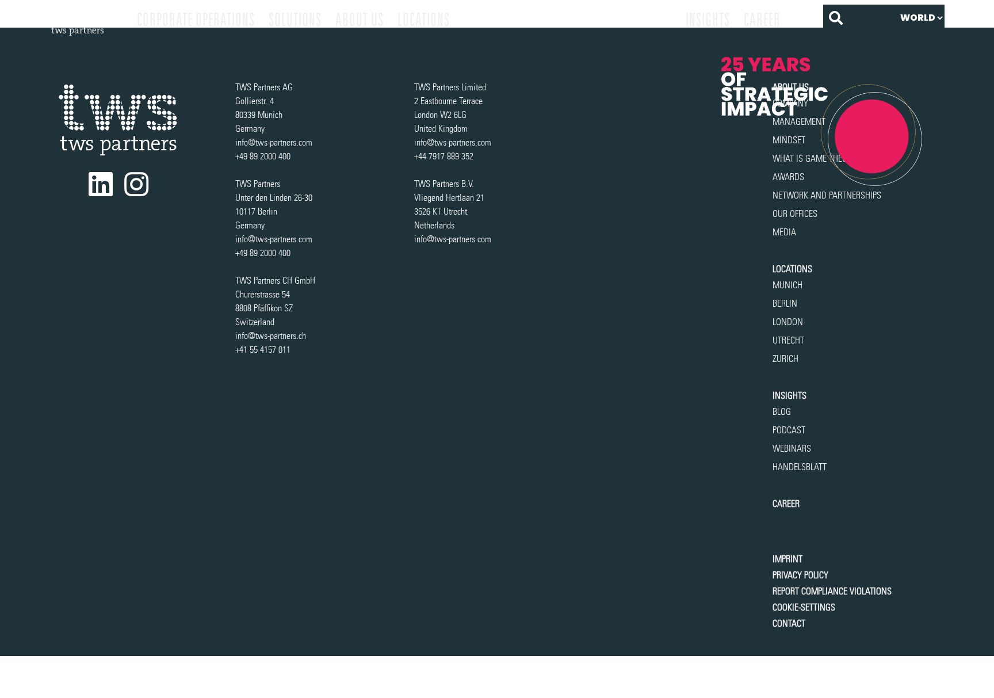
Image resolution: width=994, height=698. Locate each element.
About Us (359, 19)
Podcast (789, 430)
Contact (789, 623)
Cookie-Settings (804, 607)
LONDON (788, 321)
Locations (792, 269)
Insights (708, 19)
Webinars (792, 448)
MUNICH (787, 285)
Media (784, 232)
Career (762, 19)
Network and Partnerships (827, 195)
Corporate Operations (196, 19)
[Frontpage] (86, 20)
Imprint (787, 559)
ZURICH (785, 358)
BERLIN (785, 303)
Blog (782, 411)
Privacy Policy (800, 575)
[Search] (836, 18)
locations (423, 19)
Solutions (295, 19)
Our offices (795, 213)
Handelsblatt (800, 466)
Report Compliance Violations (832, 591)
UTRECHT (788, 340)
